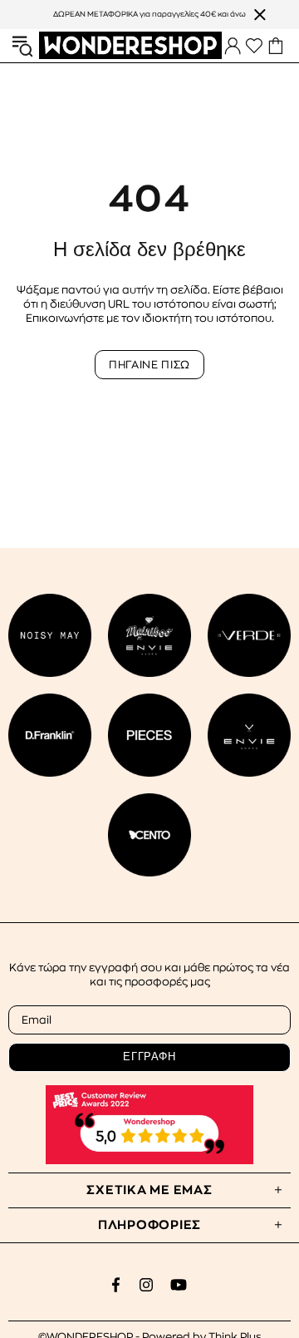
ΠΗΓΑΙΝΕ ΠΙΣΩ (149, 364)
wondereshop (130, 46)
